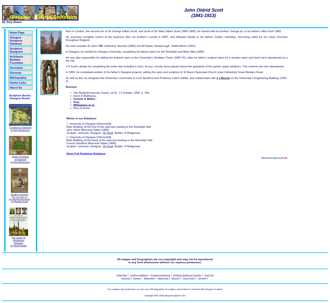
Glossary (15, 72)
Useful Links (18, 82)
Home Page (17, 32)
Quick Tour (209, 275)
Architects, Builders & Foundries (187, 275)
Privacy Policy (189, 278)
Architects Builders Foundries (16, 59)
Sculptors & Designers (160, 275)
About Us (16, 87)
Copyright (202, 278)
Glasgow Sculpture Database (16, 40)
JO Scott (108, 132)
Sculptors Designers (16, 50)
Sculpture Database (139, 275)
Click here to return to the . (274, 158)
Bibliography (18, 77)
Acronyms (16, 67)
